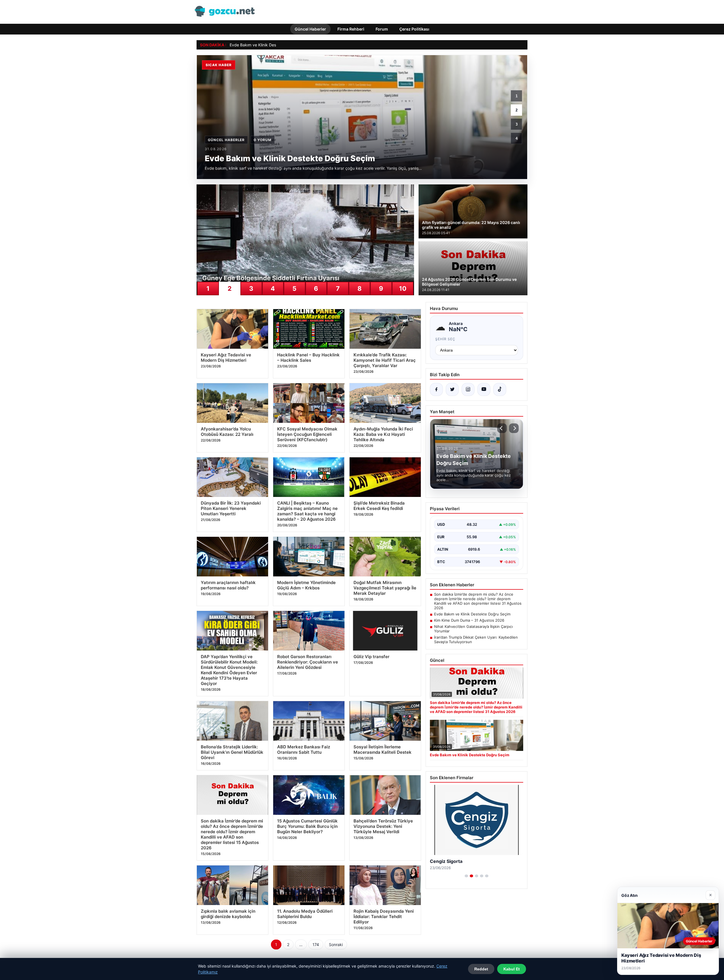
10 (402, 288)
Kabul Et (511, 969)
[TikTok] (499, 389)
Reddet (481, 969)
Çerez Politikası (414, 29)
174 (316, 944)
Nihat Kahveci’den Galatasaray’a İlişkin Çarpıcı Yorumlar (473, 628)
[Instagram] (468, 389)
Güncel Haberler (310, 29)
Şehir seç (445, 339)
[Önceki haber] (502, 428)
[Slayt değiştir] (466, 876)
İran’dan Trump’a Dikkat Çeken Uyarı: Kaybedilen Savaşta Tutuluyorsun (476, 639)
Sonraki (336, 944)
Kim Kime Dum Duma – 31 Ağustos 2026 (469, 620)
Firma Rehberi (350, 29)
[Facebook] (436, 389)
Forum (382, 29)
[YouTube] (483, 389)
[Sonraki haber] (514, 428)
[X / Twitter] (452, 389)
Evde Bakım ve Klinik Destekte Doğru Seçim (270, 44)
